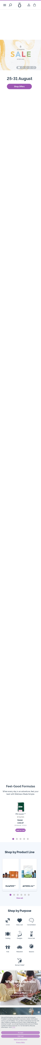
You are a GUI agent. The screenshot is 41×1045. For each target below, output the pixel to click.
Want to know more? (20, 1039)
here (13, 1027)
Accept (20, 1033)
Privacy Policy (20, 1042)
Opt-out (20, 1036)
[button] (19, 67)
